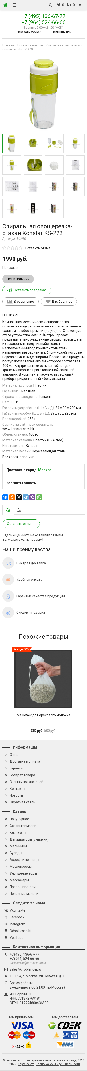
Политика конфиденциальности (58, 1064)
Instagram (17, 924)
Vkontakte (17, 910)
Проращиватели (23, 887)
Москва (44, 470)
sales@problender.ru (25, 969)
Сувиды (16, 853)
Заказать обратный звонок (28, 963)
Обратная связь (22, 802)
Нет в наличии (18, 279)
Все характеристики (18, 457)
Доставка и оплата (25, 761)
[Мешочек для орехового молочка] (43, 679)
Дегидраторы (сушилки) (29, 839)
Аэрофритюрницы (24, 860)
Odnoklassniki (20, 931)
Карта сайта (26, 1064)
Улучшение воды (23, 873)
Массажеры (19, 880)
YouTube (16, 938)
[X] (19, 497)
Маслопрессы (21, 866)
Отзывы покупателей (26, 782)
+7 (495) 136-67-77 (43, 16)
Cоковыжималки (23, 826)
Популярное (19, 819)
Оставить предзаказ (30, 290)
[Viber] (32, 497)
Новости (16, 795)
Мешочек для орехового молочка (43, 715)
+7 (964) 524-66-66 (43, 22)
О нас (14, 755)
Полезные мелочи (24, 894)
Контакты (17, 789)
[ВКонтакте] (5, 497)
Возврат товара (22, 775)
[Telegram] (26, 497)
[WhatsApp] (39, 497)
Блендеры (18, 832)
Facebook (17, 917)
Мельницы (18, 846)
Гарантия (17, 768)
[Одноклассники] (12, 497)
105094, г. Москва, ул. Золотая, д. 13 (38, 976)
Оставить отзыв (38, 248)
